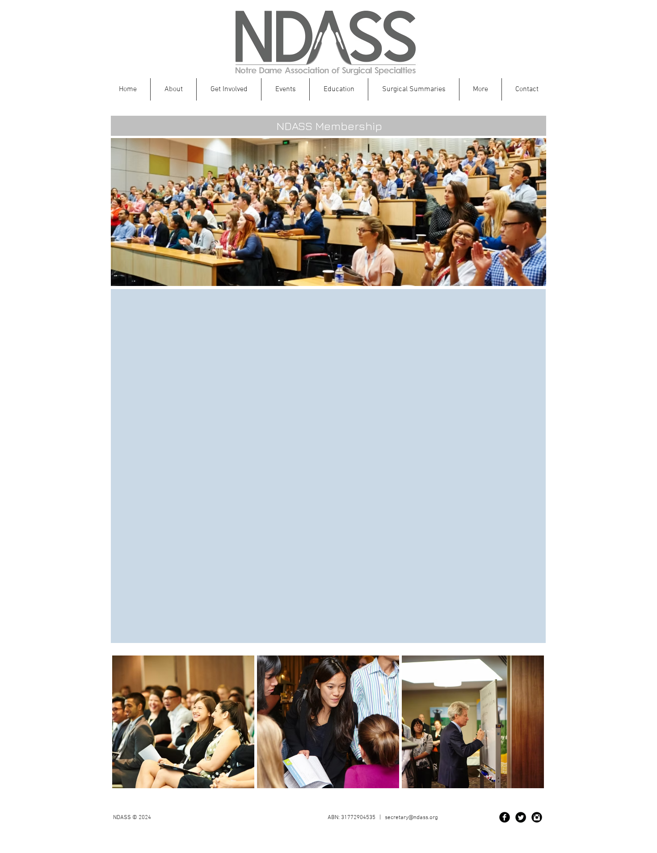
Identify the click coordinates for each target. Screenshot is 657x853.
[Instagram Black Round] (536, 817)
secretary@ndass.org (411, 817)
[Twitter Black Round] (520, 817)
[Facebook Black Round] (504, 817)
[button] (339, 89)
